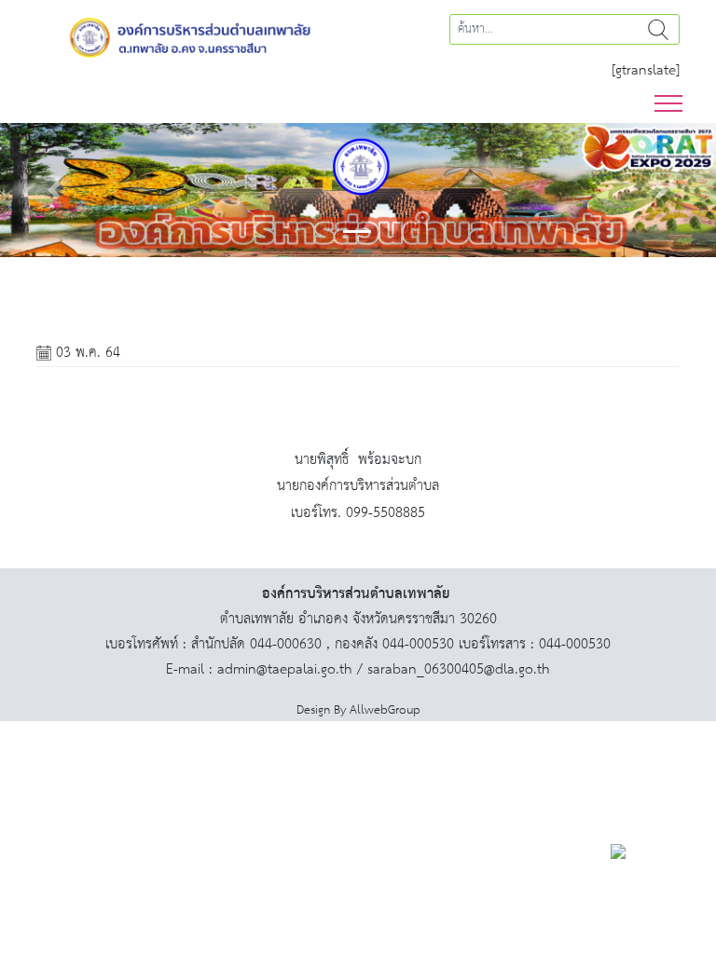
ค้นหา (658, 29)
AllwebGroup (385, 710)
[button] (53, 190)
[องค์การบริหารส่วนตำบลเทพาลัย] (190, 35)
